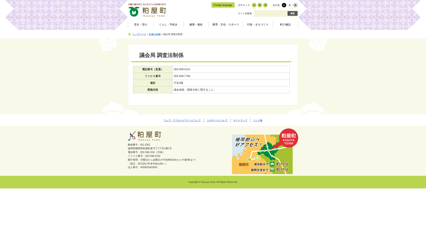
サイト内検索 (245, 13)
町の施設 (285, 24)
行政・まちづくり (257, 24)
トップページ (139, 34)
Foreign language (223, 5)
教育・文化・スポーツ (226, 24)
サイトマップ (240, 120)
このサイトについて (217, 120)
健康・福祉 (196, 24)
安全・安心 (140, 24)
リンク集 (257, 120)
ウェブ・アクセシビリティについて (182, 120)
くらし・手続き (168, 24)
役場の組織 (155, 34)
